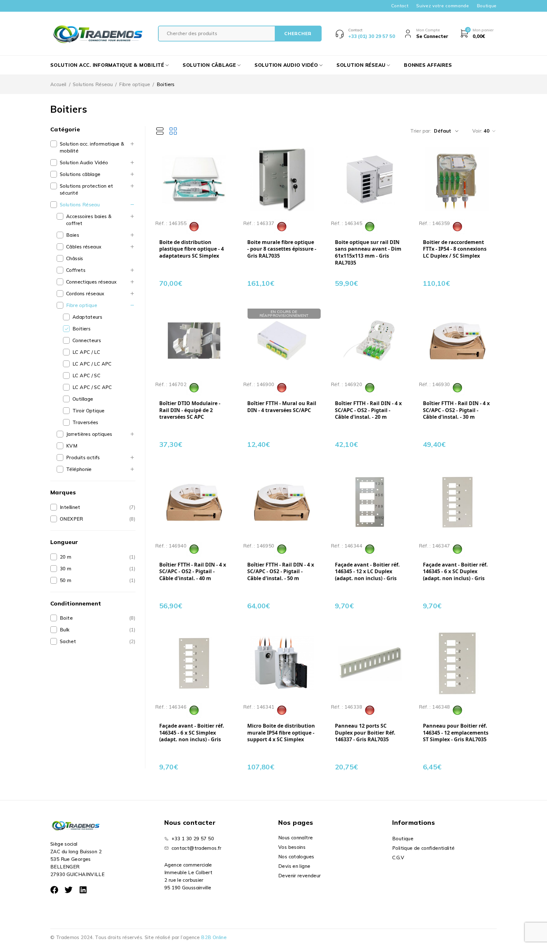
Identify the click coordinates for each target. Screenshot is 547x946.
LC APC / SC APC (92, 387)
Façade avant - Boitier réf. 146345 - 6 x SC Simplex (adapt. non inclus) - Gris (191, 733)
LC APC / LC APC (92, 364)
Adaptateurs (87, 317)
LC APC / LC (86, 352)
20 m (66, 557)
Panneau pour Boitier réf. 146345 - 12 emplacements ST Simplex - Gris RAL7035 (455, 733)
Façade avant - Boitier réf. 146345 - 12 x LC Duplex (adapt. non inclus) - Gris (367, 571)
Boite (66, 618)
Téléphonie (79, 469)
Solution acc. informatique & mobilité (92, 147)
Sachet (68, 641)
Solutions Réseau (93, 84)
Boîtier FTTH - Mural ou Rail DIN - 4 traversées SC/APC (281, 407)
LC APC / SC (86, 376)
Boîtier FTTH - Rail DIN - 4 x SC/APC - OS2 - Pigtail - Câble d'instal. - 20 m (368, 410)
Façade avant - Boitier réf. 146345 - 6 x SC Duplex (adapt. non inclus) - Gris (455, 571)
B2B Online (214, 937)
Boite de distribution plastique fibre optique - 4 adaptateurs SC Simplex (191, 249)
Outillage (82, 399)
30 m (66, 569)
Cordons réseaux (85, 294)
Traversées (85, 422)
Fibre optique (134, 84)
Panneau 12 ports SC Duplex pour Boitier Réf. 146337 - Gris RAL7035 (365, 733)
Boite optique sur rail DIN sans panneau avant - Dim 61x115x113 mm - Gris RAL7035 (368, 252)
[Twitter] (68, 890)
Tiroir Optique (88, 411)
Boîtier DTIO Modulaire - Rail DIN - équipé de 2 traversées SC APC (189, 410)
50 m (66, 580)
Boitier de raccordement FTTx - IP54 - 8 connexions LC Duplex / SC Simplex (455, 249)
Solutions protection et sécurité (86, 189)
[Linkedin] (83, 890)
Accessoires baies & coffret (88, 219)
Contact (400, 5)
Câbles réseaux (83, 247)
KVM (71, 446)
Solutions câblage (80, 174)
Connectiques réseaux (91, 282)
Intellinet (70, 507)
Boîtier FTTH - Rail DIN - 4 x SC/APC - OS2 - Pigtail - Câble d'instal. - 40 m (192, 571)
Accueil (58, 84)
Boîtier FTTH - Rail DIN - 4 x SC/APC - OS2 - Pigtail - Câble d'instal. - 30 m (456, 410)
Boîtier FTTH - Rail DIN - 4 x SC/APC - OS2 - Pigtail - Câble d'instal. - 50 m (280, 571)
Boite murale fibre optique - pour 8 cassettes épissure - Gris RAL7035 (281, 249)
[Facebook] (54, 890)
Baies (72, 235)
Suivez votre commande (442, 5)
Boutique (487, 5)
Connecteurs (86, 340)
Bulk (65, 630)
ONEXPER (71, 519)
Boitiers (81, 329)
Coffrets (75, 270)
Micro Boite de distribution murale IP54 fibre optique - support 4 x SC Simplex (281, 733)
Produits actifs (83, 457)
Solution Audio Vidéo (84, 163)
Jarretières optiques (89, 434)
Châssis (74, 258)
